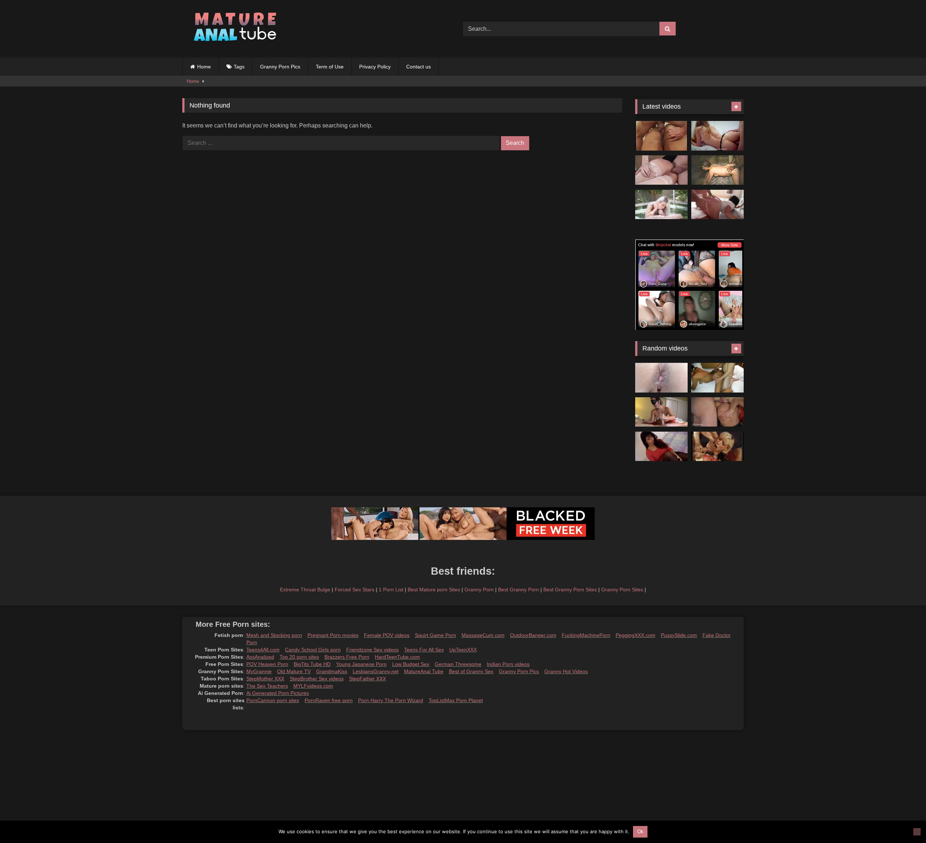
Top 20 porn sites (299, 657)
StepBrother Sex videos (317, 678)
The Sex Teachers (267, 686)
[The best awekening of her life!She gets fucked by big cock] (717, 204)
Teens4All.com (263, 650)
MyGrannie (259, 671)
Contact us (418, 67)
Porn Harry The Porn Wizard (390, 700)
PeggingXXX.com (635, 635)
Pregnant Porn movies (332, 635)
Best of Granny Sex (471, 671)
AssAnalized (260, 657)
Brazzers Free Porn (346, 657)
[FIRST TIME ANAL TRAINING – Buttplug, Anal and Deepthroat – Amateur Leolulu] (717, 136)
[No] (917, 831)
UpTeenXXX (463, 650)
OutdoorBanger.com (533, 635)
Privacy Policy (375, 67)
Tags (239, 67)
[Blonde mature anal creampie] (661, 378)
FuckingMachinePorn (586, 635)
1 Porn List (391, 589)
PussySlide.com (679, 635)
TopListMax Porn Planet (456, 700)
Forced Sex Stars (354, 589)
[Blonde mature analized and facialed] (661, 170)
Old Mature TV (294, 671)
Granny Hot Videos (566, 671)
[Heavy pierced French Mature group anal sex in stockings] (717, 446)
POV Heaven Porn (267, 664)
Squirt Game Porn (435, 635)
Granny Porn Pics (280, 67)
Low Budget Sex (410, 664)
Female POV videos (386, 635)
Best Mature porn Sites (434, 589)
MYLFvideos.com (313, 686)
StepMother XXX (265, 678)
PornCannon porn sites (272, 700)
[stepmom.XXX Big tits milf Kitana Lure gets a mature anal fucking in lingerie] (717, 412)
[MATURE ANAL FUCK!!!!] (717, 378)
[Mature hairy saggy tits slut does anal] (661, 446)
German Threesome (458, 664)
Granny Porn (479, 589)
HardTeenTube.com (397, 657)
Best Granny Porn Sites (570, 589)
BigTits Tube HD (312, 664)
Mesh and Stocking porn (274, 635)
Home (204, 67)
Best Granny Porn (518, 589)
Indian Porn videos (508, 664)
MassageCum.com (483, 635)
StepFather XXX (367, 678)
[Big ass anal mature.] (661, 136)
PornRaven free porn (329, 700)
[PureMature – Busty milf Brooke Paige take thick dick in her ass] (661, 204)
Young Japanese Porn (361, 664)
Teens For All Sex (424, 650)
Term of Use (330, 67)
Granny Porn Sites (622, 589)
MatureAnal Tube (423, 671)
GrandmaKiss (331, 671)
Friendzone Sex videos (372, 650)
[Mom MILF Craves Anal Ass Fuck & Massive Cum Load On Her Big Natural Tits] (661, 412)
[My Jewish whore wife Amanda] (717, 170)
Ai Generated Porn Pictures (277, 693)
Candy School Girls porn (313, 650)
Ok (640, 831)
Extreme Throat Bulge (305, 589)
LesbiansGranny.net (376, 671)
